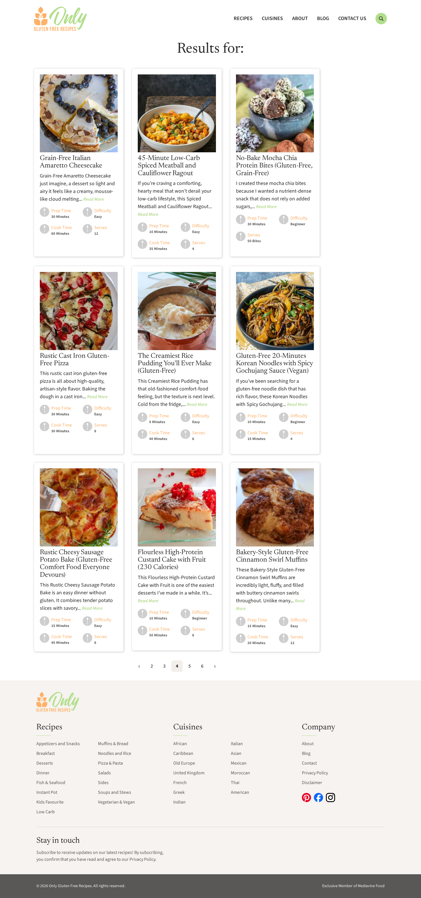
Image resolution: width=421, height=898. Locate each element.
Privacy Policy (315, 773)
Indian (179, 802)
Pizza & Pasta (110, 763)
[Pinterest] (306, 797)
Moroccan (240, 773)
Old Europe (184, 763)
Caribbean (183, 753)
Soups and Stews (114, 792)
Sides (103, 782)
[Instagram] (330, 797)
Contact (309, 763)
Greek (179, 792)
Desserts (44, 763)
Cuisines (272, 18)
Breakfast (45, 753)
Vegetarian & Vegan (116, 802)
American (240, 792)
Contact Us (352, 18)
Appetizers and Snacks (58, 744)
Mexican (239, 763)
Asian (236, 753)
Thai (235, 782)
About (300, 18)
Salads (104, 773)
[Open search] (381, 18)
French (180, 782)
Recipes (243, 18)
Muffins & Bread (113, 744)
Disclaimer (312, 782)
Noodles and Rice (114, 753)
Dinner (43, 773)
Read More (93, 199)
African (180, 744)
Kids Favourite (50, 802)
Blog (323, 18)
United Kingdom (188, 773)
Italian (237, 744)
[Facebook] (318, 797)
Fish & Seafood (50, 782)
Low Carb (45, 812)
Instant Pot (46, 792)
